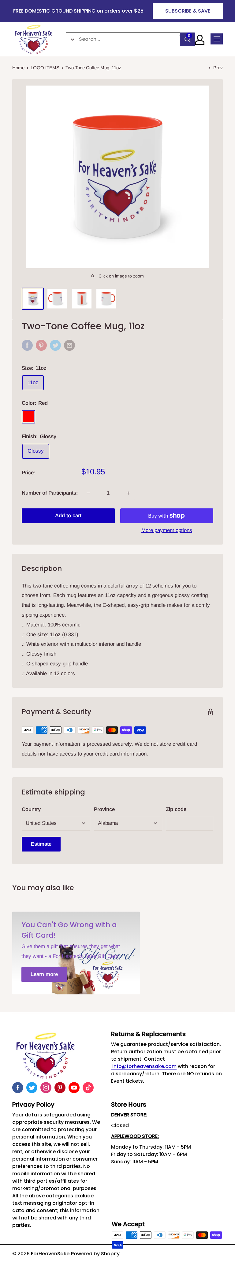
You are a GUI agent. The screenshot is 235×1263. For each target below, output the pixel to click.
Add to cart (68, 516)
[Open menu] (217, 38)
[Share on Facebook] (27, 345)
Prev (218, 67)
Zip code (176, 809)
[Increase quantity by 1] (128, 493)
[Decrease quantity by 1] (88, 493)
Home (18, 67)
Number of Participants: (50, 493)
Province (104, 809)
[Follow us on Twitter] (31, 1087)
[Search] (187, 39)
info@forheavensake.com (144, 1066)
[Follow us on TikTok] (88, 1087)
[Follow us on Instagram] (45, 1087)
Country (31, 809)
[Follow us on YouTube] (74, 1087)
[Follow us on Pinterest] (59, 1087)
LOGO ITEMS (45, 67)
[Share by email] (69, 345)
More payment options (166, 530)
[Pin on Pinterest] (41, 345)
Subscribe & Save (187, 10)
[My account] (199, 40)
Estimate (41, 844)
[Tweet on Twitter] (55, 345)
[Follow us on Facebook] (17, 1087)
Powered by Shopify (95, 1253)
